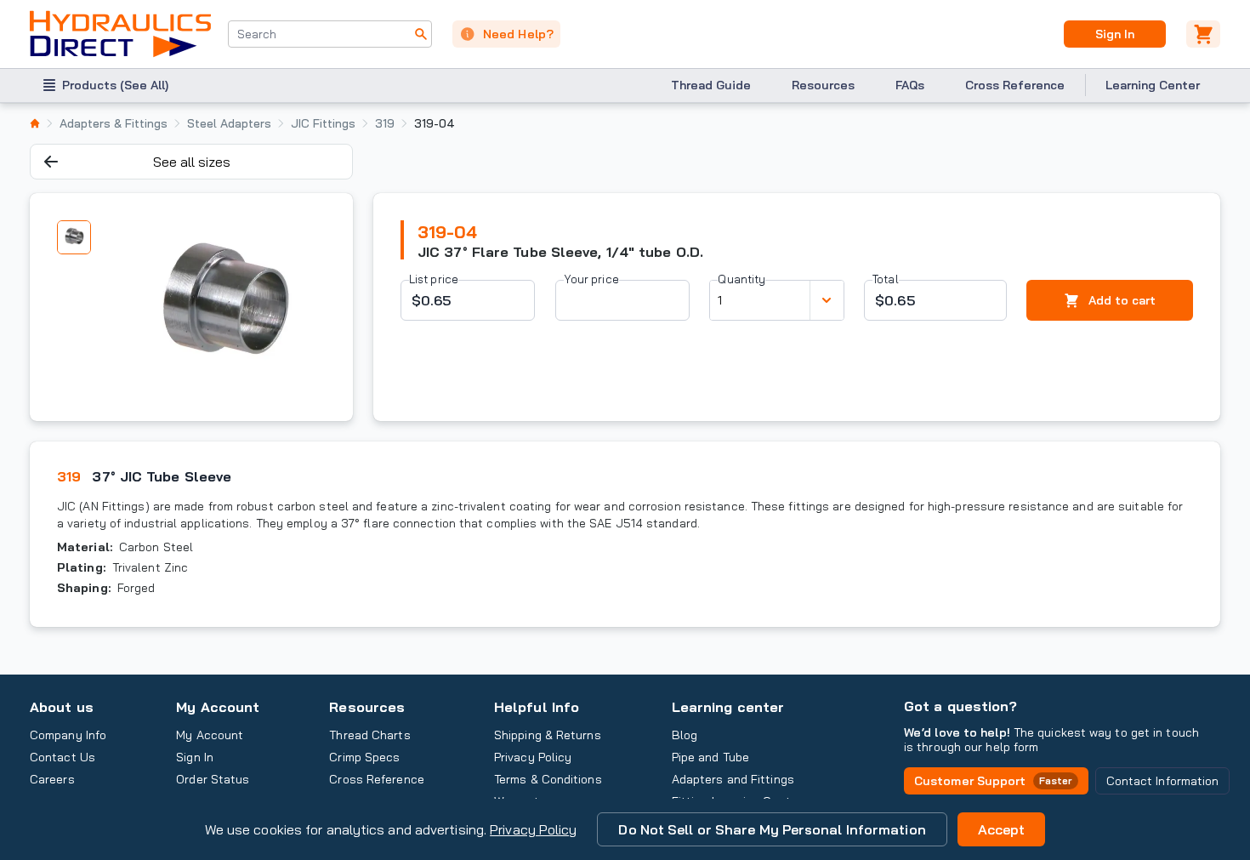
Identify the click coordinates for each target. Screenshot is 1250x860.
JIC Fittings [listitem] (323, 123)
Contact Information (1162, 781)
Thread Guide (711, 85)
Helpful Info (536, 706)
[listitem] (35, 123)
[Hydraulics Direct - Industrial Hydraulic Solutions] (120, 34)
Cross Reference (1015, 85)
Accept (1002, 829)
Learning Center (1152, 85)
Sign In (1114, 34)
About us (62, 706)
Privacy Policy (533, 829)
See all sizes (191, 161)
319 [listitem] (385, 123)
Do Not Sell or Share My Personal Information (771, 829)
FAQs (909, 85)
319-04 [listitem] (434, 123)
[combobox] (330, 34)
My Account (217, 706)
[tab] (74, 237)
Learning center (728, 706)
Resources (823, 85)
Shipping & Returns (547, 735)
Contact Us (62, 757)
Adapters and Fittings (733, 779)
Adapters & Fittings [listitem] (114, 123)
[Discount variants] (827, 300)
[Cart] (1203, 34)
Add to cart (1122, 300)
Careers (52, 779)
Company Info (68, 735)
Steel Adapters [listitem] (229, 123)
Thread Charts (369, 735)
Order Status (212, 779)
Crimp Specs (364, 757)
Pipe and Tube (710, 757)
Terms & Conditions (548, 779)
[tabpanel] (222, 307)
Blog (684, 735)
